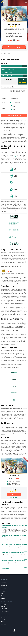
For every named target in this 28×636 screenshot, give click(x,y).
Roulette (2, 623)
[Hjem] (6, 3)
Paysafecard (3, 597)
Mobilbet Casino (4, 584)
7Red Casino (3, 582)
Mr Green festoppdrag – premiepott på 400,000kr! (14, 544)
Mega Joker (3, 606)
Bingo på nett (3, 617)
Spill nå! (14, 494)
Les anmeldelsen (14, 497)
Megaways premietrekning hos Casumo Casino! (13, 560)
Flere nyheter (5, 568)
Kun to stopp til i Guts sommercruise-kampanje (13, 552)
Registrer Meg (13, 47)
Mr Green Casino (4, 585)
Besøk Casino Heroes (12, 115)
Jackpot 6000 (3, 604)
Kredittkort (3, 591)
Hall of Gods (14, 156)
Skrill (2, 593)
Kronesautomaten (5, 611)
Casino (2, 53)
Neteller (2, 595)
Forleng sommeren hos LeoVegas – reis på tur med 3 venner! (14, 526)
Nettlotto (3, 621)
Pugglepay (3, 598)
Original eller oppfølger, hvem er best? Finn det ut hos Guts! (14, 535)
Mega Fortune (4, 608)
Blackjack (3, 619)
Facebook (15, 106)
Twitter (14, 109)
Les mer (25, 533)
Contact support (16, 102)
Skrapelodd (3, 624)
